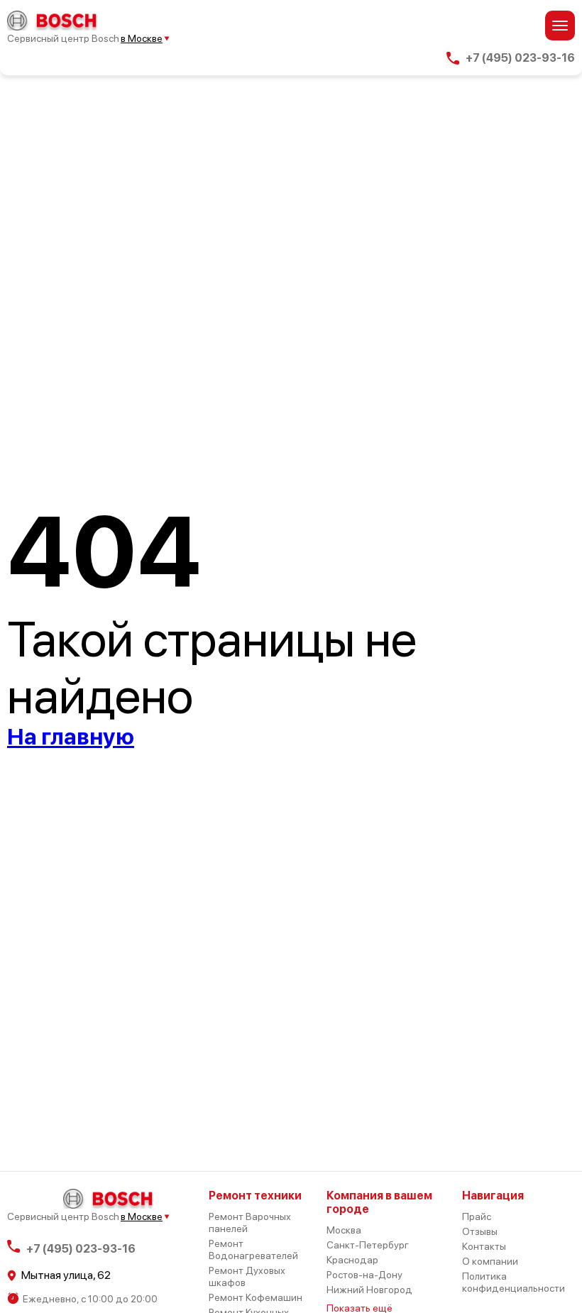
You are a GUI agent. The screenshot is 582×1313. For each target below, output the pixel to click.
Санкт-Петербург (367, 1245)
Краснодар (352, 1259)
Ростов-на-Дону (364, 1274)
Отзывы (480, 1231)
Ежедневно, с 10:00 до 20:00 (90, 1298)
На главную (70, 736)
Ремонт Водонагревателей (253, 1249)
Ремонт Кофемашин (255, 1297)
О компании (490, 1261)
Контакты (484, 1246)
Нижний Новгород (369, 1289)
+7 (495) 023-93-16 (520, 58)
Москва (343, 1230)
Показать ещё (359, 1308)
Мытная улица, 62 (66, 1275)
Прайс (476, 1216)
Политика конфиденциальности (513, 1282)
